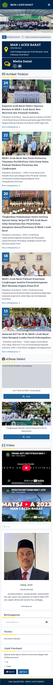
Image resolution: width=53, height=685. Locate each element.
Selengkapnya (26, 606)
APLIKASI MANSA (12, 638)
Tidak (8, 666)
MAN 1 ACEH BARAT (34, 681)
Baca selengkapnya (10, 127)
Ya (7, 662)
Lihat (28, 396)
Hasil (24, 671)
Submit (11, 671)
